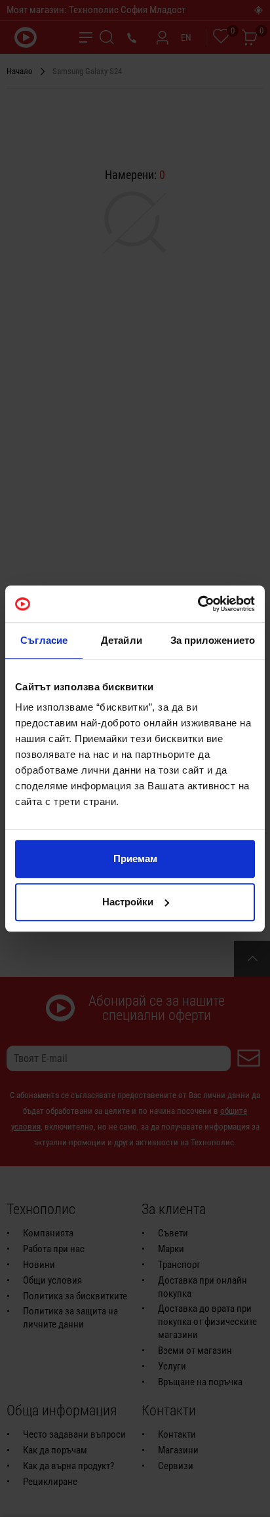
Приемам (135, 858)
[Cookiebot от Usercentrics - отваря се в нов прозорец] (197, 603)
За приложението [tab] (213, 640)
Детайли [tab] (121, 640)
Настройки (127, 901)
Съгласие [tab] (44, 640)
